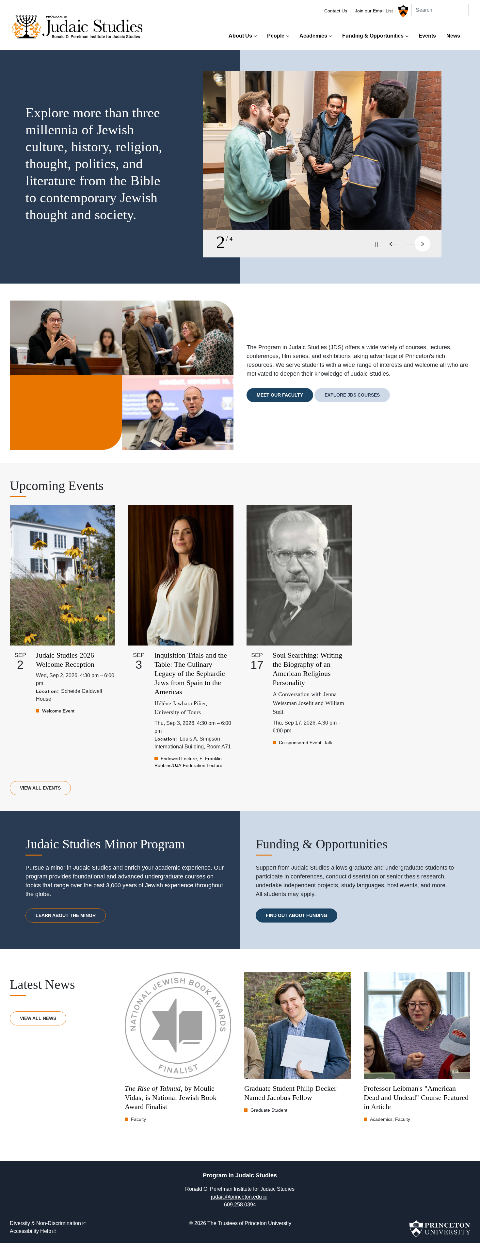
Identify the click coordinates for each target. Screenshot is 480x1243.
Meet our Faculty (280, 395)
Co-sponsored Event (300, 742)
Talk (328, 742)
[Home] (79, 28)
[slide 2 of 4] (322, 157)
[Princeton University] (402, 11)
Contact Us (335, 10)
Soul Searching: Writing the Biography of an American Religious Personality (307, 669)
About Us (240, 36)
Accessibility (30, 1231)
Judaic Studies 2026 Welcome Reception (65, 659)
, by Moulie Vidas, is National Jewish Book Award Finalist (170, 1097)
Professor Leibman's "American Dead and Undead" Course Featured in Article (416, 1097)
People (275, 36)
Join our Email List (374, 10)
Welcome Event (58, 710)
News (453, 36)
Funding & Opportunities (373, 36)
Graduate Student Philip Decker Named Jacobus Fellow (290, 1093)
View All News (38, 1018)
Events (427, 36)
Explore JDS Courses (352, 395)
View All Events (40, 788)
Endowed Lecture (179, 758)
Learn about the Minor (66, 915)
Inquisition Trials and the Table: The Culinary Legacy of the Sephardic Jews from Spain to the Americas (190, 673)
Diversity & (45, 1223)
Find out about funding (296, 915)
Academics (313, 36)
